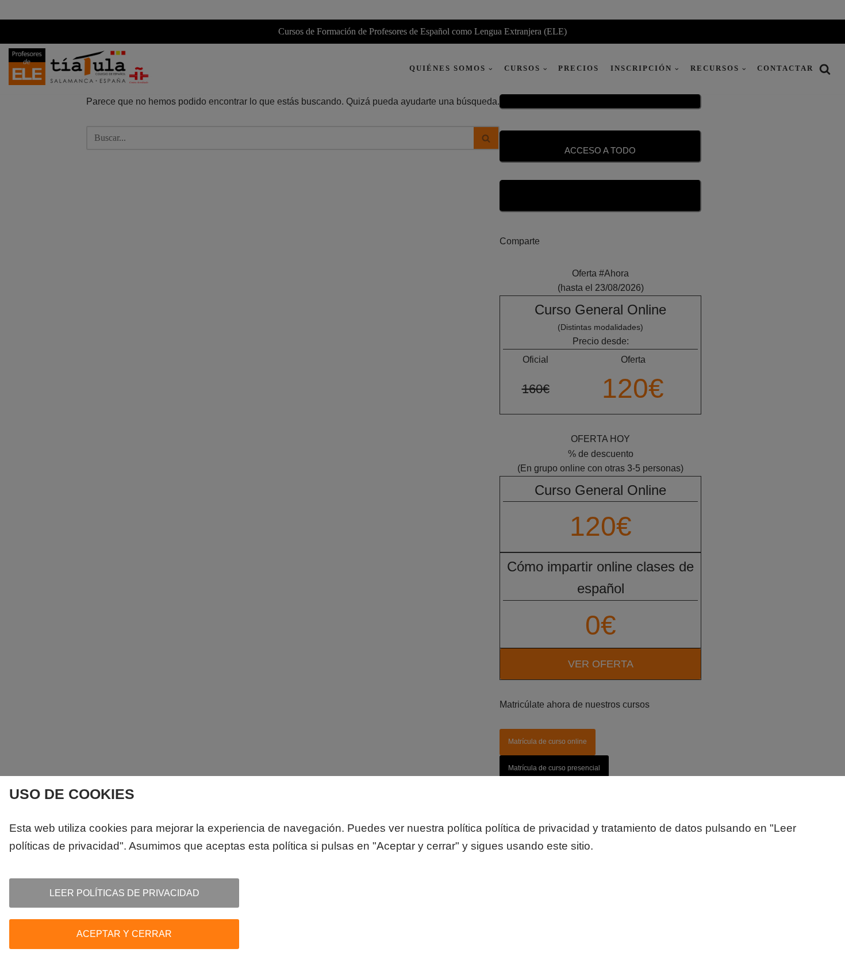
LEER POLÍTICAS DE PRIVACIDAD (124, 893)
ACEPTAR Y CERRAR (124, 934)
